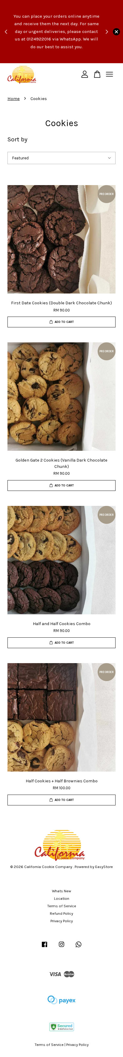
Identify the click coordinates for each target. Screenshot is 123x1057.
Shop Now (43, 58)
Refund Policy (61, 913)
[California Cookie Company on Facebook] (44, 947)
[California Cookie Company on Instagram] (61, 947)
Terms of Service (61, 906)
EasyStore (104, 866)
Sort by (17, 139)
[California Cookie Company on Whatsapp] (78, 947)
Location (61, 898)
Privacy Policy (61, 921)
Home (13, 98)
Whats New (61, 891)
